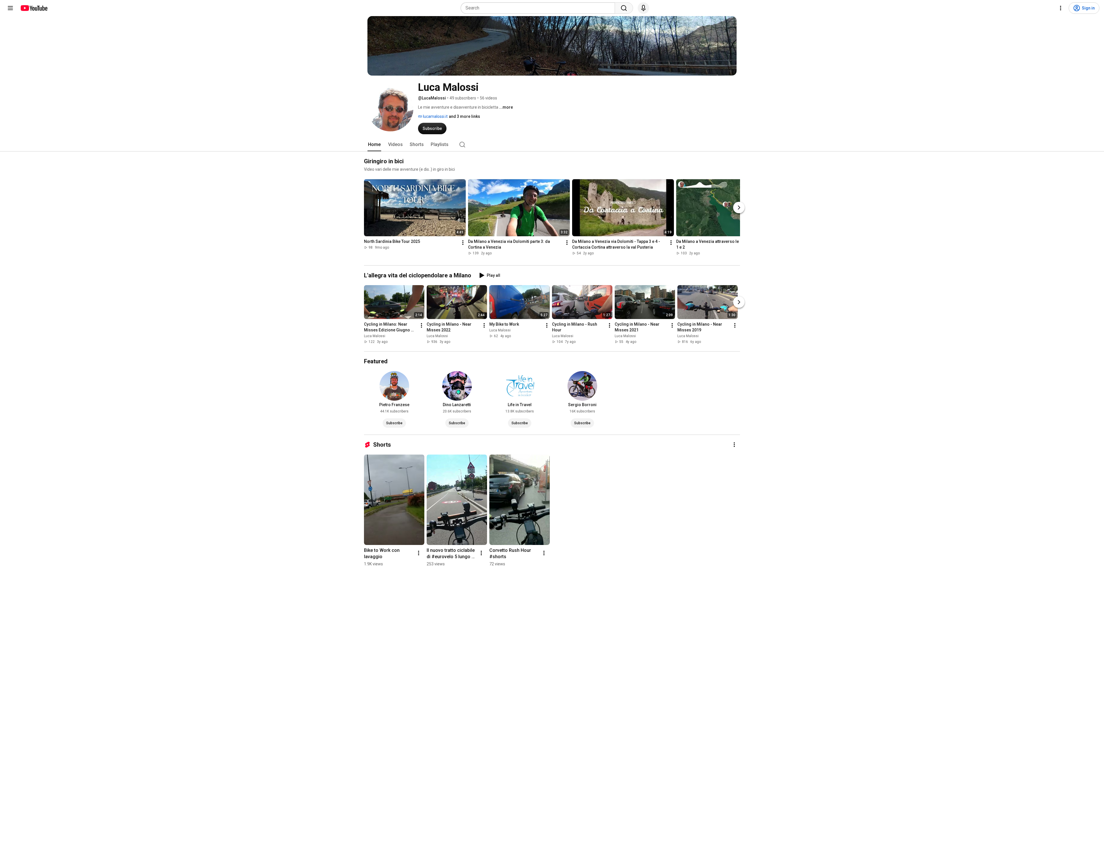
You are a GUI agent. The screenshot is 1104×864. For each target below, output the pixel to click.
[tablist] (552, 144)
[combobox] (539, 8)
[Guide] (10, 8)
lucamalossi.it (435, 116)
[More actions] (463, 242)
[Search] (624, 8)
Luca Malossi (374, 336)
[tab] (374, 144)
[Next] (739, 207)
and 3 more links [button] (464, 116)
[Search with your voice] (643, 8)
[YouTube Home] (33, 8)
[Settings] (1060, 8)
